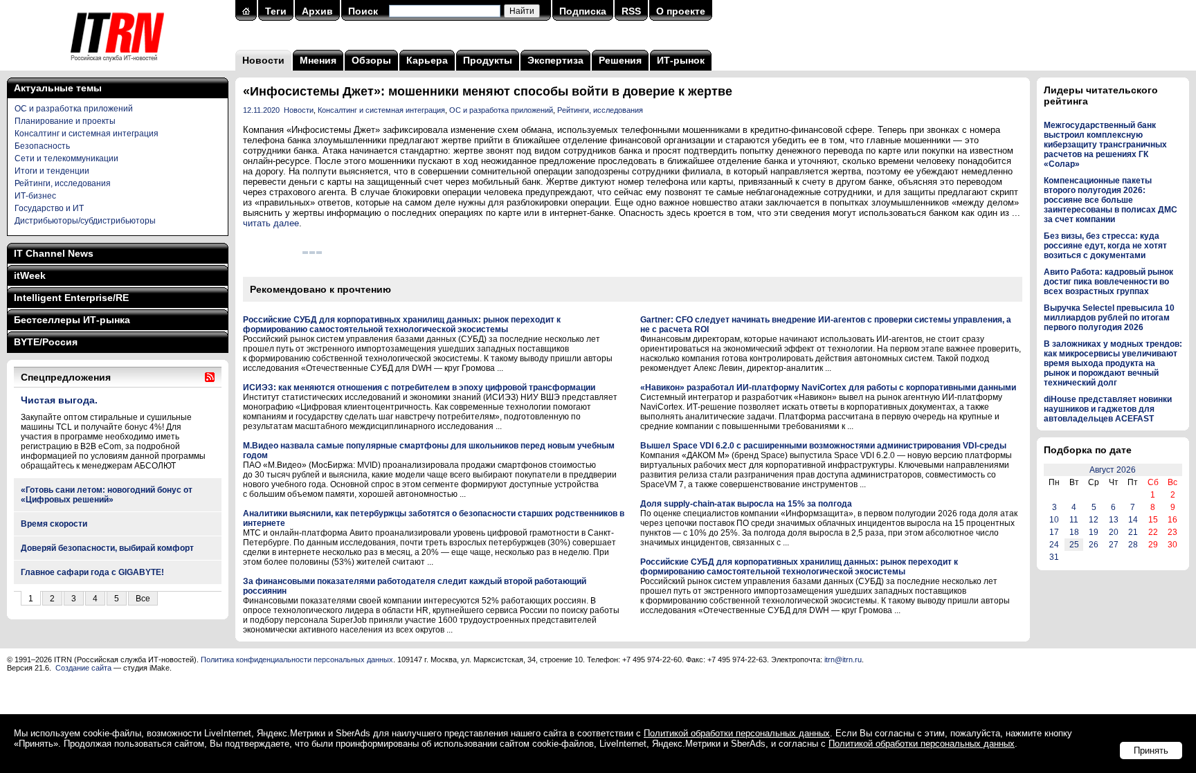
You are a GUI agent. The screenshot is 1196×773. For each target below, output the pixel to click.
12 (1093, 520)
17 (1054, 532)
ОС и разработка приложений (74, 108)
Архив (317, 11)
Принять (1151, 750)
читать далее (271, 223)
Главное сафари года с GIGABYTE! (92, 572)
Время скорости (54, 524)
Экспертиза (555, 60)
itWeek (30, 275)
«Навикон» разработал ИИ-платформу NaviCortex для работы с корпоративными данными (828, 387)
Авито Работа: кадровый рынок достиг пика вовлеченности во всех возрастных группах (1108, 281)
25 (1074, 544)
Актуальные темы (58, 87)
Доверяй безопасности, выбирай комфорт (107, 548)
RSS (631, 11)
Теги (276, 11)
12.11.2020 (261, 110)
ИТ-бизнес (35, 196)
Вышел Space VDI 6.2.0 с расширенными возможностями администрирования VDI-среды (823, 446)
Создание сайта (83, 668)
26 (1093, 544)
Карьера (427, 60)
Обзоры (371, 60)
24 (1054, 544)
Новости (263, 60)
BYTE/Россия (46, 341)
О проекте (680, 11)
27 (1113, 544)
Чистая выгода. (59, 400)
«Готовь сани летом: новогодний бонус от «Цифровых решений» (106, 494)
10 (1054, 520)
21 (1133, 532)
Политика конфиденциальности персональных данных (297, 659)
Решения (620, 60)
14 (1133, 520)
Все (143, 598)
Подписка (582, 11)
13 (1113, 520)
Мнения (318, 60)
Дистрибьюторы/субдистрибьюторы (85, 221)
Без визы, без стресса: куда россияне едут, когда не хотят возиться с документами (1105, 245)
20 (1113, 532)
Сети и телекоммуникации (66, 158)
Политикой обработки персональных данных (737, 733)
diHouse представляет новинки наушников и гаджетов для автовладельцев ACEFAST (1108, 409)
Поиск (363, 11)
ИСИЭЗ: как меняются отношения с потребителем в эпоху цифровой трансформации (419, 387)
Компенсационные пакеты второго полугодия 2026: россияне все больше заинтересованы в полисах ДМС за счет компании (1110, 200)
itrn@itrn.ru (843, 659)
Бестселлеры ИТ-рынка (72, 319)
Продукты (487, 60)
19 (1093, 532)
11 (1073, 520)
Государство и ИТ (49, 208)
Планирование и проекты (65, 121)
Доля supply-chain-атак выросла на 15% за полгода (746, 504)
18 (1074, 532)
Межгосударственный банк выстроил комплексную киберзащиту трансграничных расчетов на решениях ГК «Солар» (1105, 144)
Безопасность (42, 146)
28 (1133, 544)
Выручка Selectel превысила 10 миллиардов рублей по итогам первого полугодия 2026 (1109, 317)
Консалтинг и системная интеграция (86, 133)
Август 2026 (1112, 470)
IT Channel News (53, 253)
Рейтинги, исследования (63, 183)
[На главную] (117, 66)
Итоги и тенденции (52, 171)
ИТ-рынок (681, 60)
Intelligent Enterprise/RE (71, 297)
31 (1054, 557)
